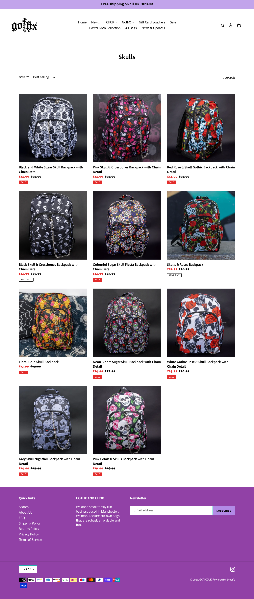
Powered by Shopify (224, 580)
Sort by (24, 77)
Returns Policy (29, 529)
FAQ (22, 518)
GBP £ (27, 569)
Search (24, 507)
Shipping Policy (29, 523)
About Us (25, 512)
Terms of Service (30, 540)
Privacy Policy (29, 534)
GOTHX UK (205, 580)
